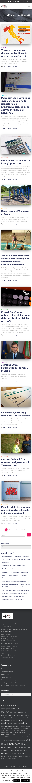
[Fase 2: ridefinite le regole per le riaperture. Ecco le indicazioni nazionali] (16, 491)
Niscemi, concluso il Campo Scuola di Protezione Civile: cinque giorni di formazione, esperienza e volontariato (16, 559)
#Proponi (20, 718)
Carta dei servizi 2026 (7, 671)
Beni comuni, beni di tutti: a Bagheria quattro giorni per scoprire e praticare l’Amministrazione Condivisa (16, 575)
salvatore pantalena (26, 736)
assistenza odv (13, 723)
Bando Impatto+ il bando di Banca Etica (13, 565)
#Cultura (17, 708)
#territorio (26, 718)
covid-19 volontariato (15, 732)
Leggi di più (9, 780)
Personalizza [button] (25, 780)
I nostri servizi (23, 766)
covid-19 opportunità (14, 730)
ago (14, 66)
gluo (15, 734)
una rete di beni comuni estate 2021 (19, 756)
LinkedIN (18, 2)
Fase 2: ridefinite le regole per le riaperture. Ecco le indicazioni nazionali (16, 510)
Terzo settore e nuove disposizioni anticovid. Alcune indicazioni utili (14, 53)
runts (20, 736)
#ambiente (4, 705)
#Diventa (24, 709)
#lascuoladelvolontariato (12, 715)
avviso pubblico (19, 723)
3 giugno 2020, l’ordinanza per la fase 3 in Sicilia (14, 368)
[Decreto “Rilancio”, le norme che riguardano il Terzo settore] (16, 443)
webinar (14, 758)
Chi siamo (13, 766)
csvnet (24, 732)
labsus (18, 734)
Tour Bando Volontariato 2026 (10, 569)
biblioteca (11, 726)
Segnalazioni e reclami (7, 669)
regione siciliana (15, 736)
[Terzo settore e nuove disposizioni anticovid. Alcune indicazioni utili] (16, 34)
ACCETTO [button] (17, 780)
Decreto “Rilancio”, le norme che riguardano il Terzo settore (15, 462)
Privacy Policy (5, 674)
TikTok (5, 1)
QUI (10, 631)
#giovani (5, 712)
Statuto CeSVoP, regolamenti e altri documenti (13, 685)
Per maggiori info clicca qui (8, 657)
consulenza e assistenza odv (16, 728)
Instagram (13, 2)
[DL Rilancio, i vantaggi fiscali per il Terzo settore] (16, 397)
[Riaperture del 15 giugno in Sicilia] (16, 195)
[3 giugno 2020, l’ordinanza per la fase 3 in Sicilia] (16, 350)
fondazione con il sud (7, 734)
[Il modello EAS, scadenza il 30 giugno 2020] (16, 144)
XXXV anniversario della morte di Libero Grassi (15, 590)
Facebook (8, 2)
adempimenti (5, 95)
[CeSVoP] (5, 6)
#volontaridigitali (7, 720)
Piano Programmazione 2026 (9, 683)
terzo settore (4, 740)
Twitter (10, 2)
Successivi (22, 529)
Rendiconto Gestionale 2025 (8, 680)
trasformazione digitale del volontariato (16, 740)
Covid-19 (3, 47)
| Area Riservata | (24, 1)
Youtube (15, 2)
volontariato (9, 758)
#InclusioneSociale (18, 712)
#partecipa (14, 718)
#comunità (14, 705)
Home (6, 766)
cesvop (18, 726)
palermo (7, 737)
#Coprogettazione (7, 709)
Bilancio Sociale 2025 (6, 677)
